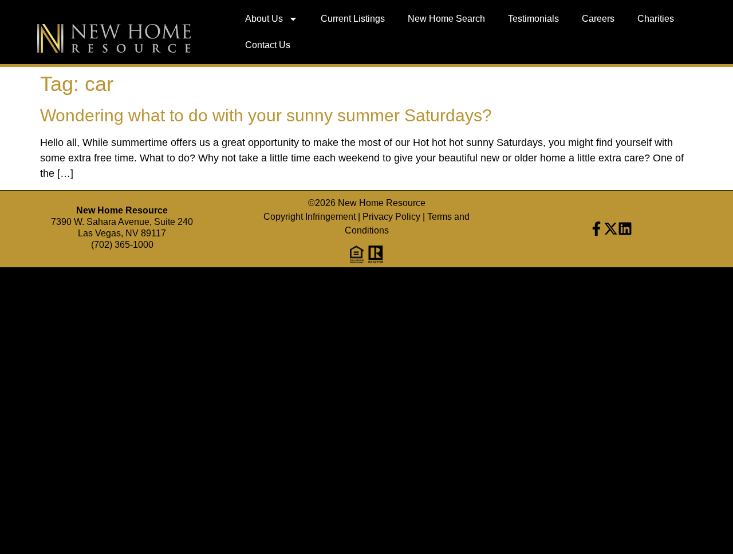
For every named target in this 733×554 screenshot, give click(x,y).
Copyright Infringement (309, 216)
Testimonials (533, 18)
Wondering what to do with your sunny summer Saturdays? (266, 115)
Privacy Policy (391, 216)
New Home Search (446, 18)
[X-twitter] (611, 228)
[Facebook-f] (596, 228)
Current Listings (353, 18)
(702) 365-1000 (122, 245)
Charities (655, 18)
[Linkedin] (625, 228)
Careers (598, 18)
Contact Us (267, 45)
